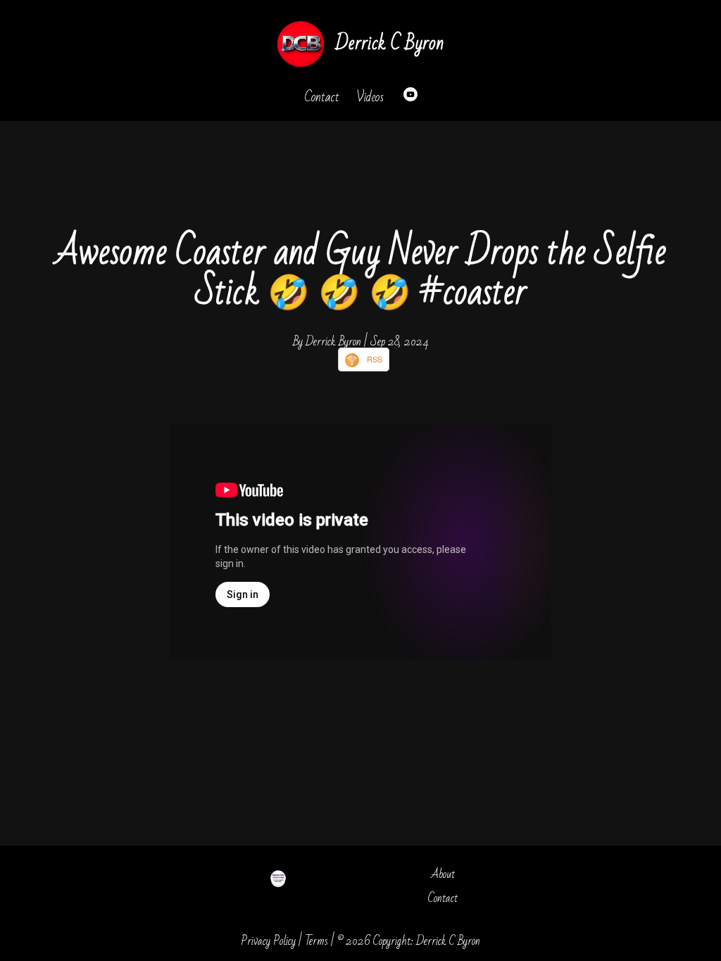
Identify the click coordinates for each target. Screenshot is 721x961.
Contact (321, 97)
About (443, 874)
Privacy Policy (268, 941)
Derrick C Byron (389, 43)
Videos (370, 97)
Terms (316, 941)
